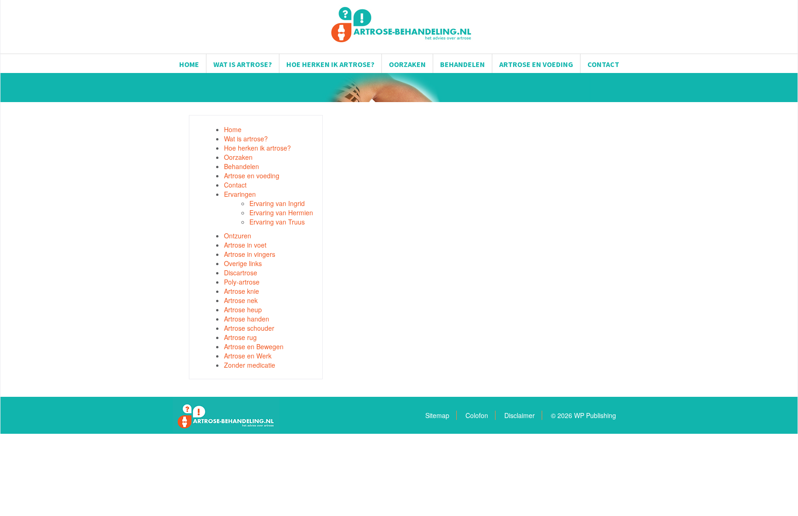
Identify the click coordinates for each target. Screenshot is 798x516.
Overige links (243, 263)
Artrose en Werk (248, 355)
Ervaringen (240, 194)
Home (189, 64)
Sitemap (437, 415)
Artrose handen (246, 318)
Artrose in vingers (249, 254)
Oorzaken (407, 64)
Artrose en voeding (536, 64)
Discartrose (240, 272)
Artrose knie (241, 291)
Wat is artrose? (242, 64)
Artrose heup (243, 309)
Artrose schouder (249, 328)
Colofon (477, 415)
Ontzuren (237, 235)
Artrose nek (241, 300)
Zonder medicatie (249, 365)
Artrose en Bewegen (254, 346)
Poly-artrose (242, 281)
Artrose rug (240, 337)
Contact (603, 64)
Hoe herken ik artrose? (330, 64)
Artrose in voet (245, 244)
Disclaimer (519, 415)
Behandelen (462, 64)
